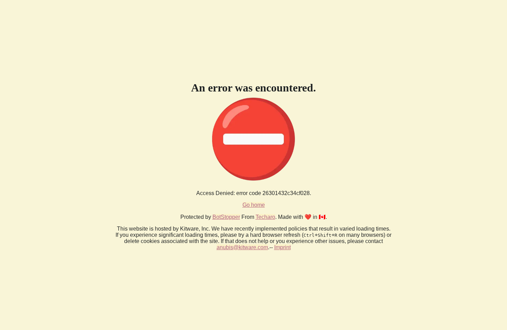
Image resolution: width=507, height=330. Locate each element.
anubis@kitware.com (242, 247)
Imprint (282, 247)
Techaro (265, 217)
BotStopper (226, 217)
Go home (253, 205)
